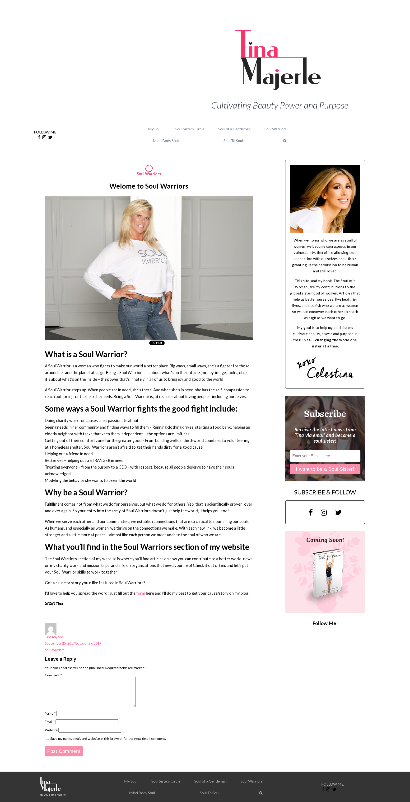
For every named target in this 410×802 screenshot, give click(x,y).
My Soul (154, 129)
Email (50, 722)
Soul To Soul (233, 140)
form (140, 593)
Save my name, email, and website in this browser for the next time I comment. (108, 738)
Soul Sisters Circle (189, 129)
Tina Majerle (54, 637)
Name (50, 713)
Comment (53, 675)
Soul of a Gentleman (234, 129)
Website (51, 730)
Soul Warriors (276, 129)
